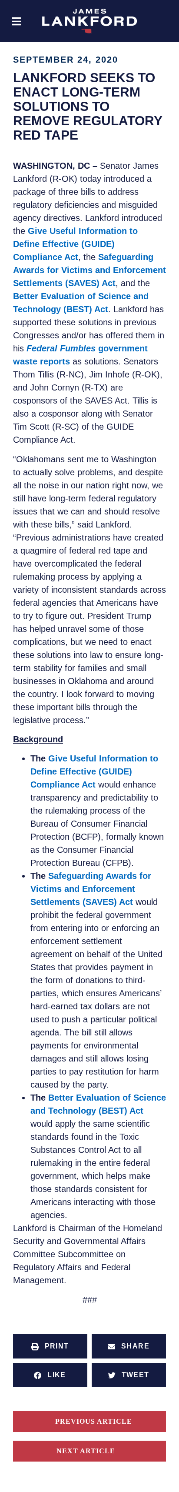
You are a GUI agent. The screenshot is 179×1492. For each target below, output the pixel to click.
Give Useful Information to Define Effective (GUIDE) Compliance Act (75, 244)
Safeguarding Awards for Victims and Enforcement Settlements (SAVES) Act (89, 270)
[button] (16, 21)
